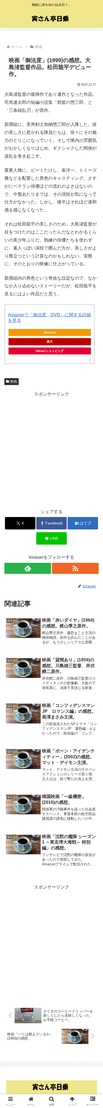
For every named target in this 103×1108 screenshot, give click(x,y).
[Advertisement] (51, 450)
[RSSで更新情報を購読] (75, 568)
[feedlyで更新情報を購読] (27, 568)
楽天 (50, 341)
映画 (13, 381)
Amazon (50, 332)
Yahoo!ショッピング (49, 350)
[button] (92, 826)
